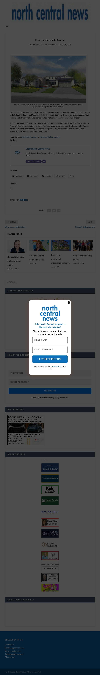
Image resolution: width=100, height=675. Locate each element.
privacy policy (55, 366)
